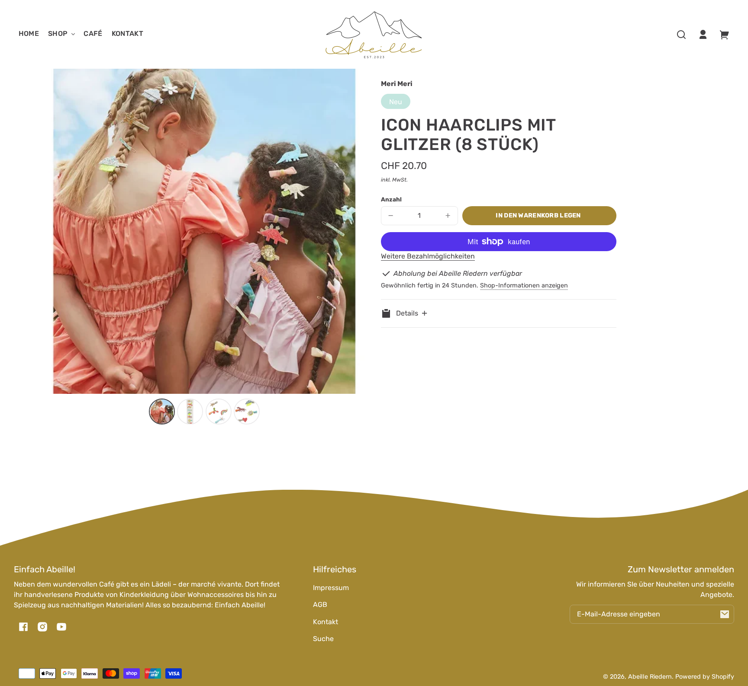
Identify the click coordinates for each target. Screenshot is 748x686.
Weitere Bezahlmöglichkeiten (428, 256)
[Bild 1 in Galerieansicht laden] (162, 411)
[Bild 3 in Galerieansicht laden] (219, 411)
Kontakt (325, 622)
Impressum (331, 588)
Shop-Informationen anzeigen (524, 285)
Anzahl (391, 199)
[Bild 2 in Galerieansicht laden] (190, 411)
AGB (320, 604)
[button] (681, 34)
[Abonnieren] (724, 614)
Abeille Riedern (650, 676)
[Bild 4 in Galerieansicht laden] (247, 411)
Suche (323, 639)
